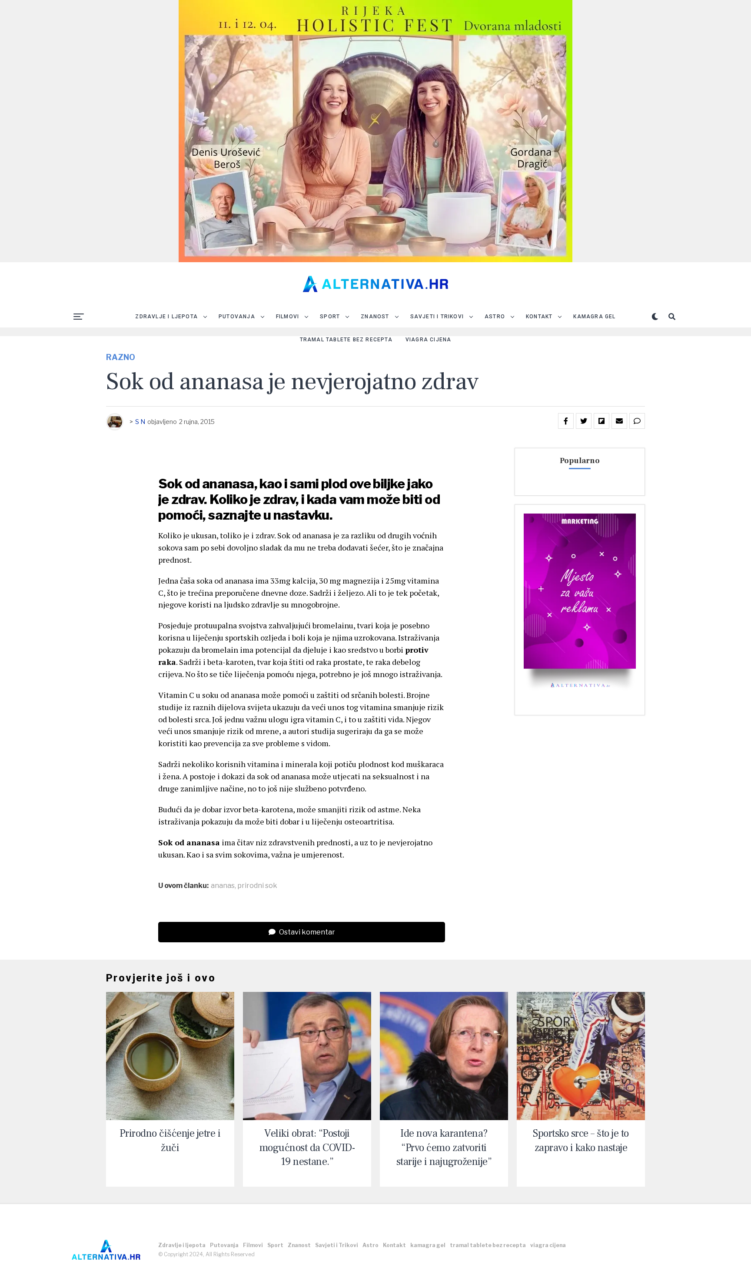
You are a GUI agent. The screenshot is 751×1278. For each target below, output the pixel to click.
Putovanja (237, 317)
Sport (330, 317)
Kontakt (539, 317)
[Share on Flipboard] (601, 421)
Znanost (375, 317)
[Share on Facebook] (566, 421)
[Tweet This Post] (583, 421)
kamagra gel (594, 317)
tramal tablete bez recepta (346, 340)
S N (140, 421)
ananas (223, 885)
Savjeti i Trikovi (437, 317)
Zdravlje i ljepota (166, 317)
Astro (495, 317)
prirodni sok (257, 885)
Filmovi (287, 317)
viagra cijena (428, 340)
